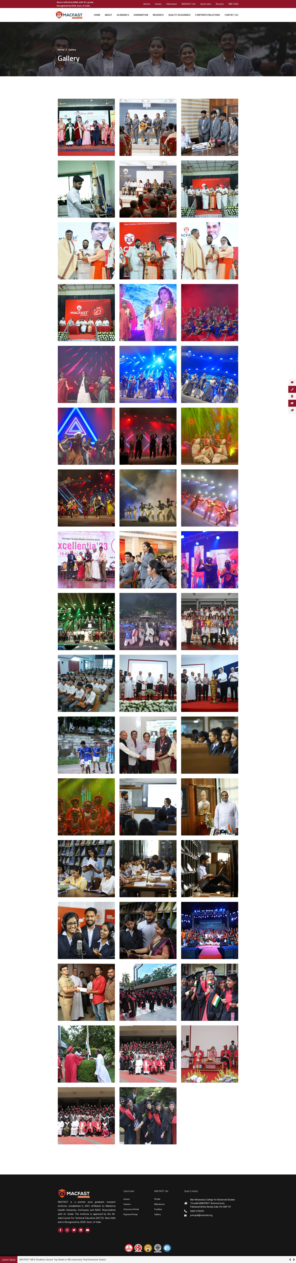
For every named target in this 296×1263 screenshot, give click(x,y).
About (108, 15)
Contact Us (231, 15)
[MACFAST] (69, 15)
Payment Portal (130, 1214)
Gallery (157, 1214)
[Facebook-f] (60, 1230)
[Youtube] (87, 1230)
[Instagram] (67, 1230)
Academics (123, 15)
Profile (157, 1199)
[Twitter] (74, 1230)
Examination (141, 15)
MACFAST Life (188, 4)
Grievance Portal (131, 1209)
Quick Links (205, 4)
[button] (294, 1259)
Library (158, 4)
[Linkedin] (80, 1230)
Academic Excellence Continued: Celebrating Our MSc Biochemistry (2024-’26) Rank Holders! (66, 1259)
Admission (171, 4)
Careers (127, 1204)
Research (158, 15)
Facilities (158, 1209)
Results (220, 4)
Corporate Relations (207, 15)
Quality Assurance (179, 15)
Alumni (146, 4)
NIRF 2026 (233, 4)
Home (97, 15)
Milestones (159, 1204)
